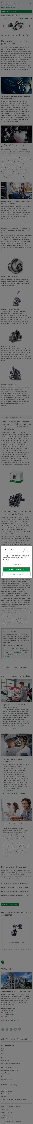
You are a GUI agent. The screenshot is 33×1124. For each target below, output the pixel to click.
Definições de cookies (16, 574)
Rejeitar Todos (16, 564)
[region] (16, 562)
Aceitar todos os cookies (16, 569)
